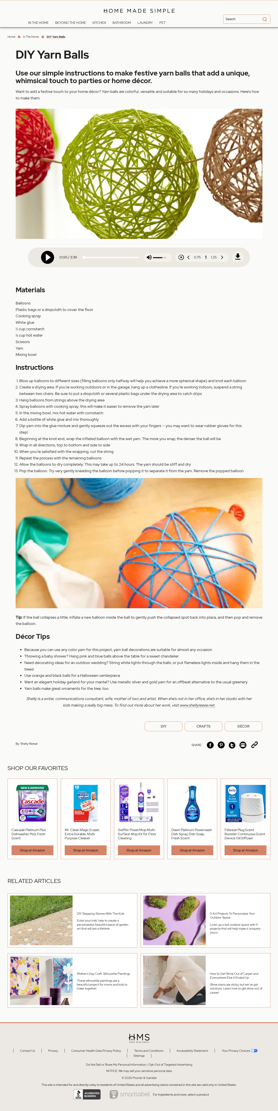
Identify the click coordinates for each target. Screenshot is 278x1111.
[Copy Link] (254, 745)
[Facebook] (210, 745)
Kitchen (99, 23)
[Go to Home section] (21, 22)
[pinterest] (221, 744)
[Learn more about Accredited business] (87, 1094)
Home (11, 36)
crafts (203, 726)
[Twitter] (232, 745)
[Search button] (264, 19)
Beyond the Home (70, 23)
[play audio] (47, 257)
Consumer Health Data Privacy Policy (96, 1051)
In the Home (38, 23)
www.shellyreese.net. (197, 705)
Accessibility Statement (192, 1051)
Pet (162, 23)
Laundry (145, 23)
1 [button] (206, 257)
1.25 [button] (214, 257)
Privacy (53, 1051)
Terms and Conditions (148, 1051)
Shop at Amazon (32, 850)
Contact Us (27, 1051)
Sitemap (139, 1056)
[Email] (243, 745)
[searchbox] (246, 19)
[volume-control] (149, 257)
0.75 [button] (197, 257)
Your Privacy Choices (235, 1051)
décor (243, 726)
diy (164, 726)
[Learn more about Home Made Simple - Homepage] (139, 15)
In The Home (31, 36)
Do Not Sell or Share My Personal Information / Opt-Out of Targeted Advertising (139, 1065)
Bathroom (122, 23)
